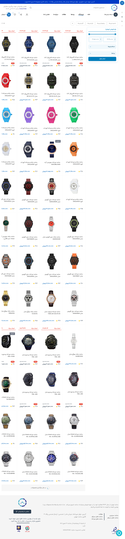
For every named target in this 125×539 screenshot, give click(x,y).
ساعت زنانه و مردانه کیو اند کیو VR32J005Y (29, 129)
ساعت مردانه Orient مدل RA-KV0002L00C (52, 474)
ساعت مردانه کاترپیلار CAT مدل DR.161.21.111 (75, 95)
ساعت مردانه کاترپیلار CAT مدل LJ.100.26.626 (52, 58)
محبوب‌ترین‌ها (112, 23)
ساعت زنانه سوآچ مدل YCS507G (30, 313)
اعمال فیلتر (102, 59)
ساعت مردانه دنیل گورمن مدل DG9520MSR (52, 201)
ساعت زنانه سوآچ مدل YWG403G (8, 312)
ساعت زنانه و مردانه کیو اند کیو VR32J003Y (74, 200)
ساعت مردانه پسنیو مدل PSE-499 (75, 399)
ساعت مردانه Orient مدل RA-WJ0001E (75, 511)
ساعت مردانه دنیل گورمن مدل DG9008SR (75, 312)
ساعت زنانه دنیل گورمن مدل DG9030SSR (51, 238)
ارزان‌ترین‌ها (90, 23)
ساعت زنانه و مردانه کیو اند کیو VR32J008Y (29, 163)
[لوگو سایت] (114, 8)
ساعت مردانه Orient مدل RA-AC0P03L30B (29, 436)
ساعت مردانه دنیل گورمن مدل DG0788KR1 (29, 238)
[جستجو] (30, 7)
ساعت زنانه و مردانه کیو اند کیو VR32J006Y (51, 129)
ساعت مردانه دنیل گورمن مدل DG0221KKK (52, 275)
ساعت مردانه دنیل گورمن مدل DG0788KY (75, 275)
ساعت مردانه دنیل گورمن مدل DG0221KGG (75, 238)
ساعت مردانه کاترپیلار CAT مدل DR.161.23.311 (52, 95)
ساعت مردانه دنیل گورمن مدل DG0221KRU (29, 275)
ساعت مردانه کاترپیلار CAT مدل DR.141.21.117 (29, 95)
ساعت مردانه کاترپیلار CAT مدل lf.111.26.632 (29, 58)
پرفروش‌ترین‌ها (101, 23)
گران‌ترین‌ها (80, 23)
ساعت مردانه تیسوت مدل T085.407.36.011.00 (52, 313)
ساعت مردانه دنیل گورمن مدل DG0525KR (29, 201)
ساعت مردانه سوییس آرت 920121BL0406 (52, 163)
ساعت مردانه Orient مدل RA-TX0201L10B (75, 473)
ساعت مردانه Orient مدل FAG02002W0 (29, 511)
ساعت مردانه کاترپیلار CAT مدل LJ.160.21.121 (75, 58)
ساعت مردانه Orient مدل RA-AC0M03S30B (75, 436)
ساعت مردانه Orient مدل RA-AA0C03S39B (29, 474)
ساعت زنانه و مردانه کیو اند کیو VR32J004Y (74, 129)
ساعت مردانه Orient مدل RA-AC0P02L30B (52, 436)
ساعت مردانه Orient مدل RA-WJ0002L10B (52, 511)
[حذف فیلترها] (72, 23)
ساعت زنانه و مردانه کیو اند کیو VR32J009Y (74, 163)
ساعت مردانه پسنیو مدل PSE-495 (52, 356)
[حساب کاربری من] (27, 15)
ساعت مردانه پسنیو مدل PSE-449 (29, 356)
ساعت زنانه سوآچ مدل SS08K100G (76, 355)
